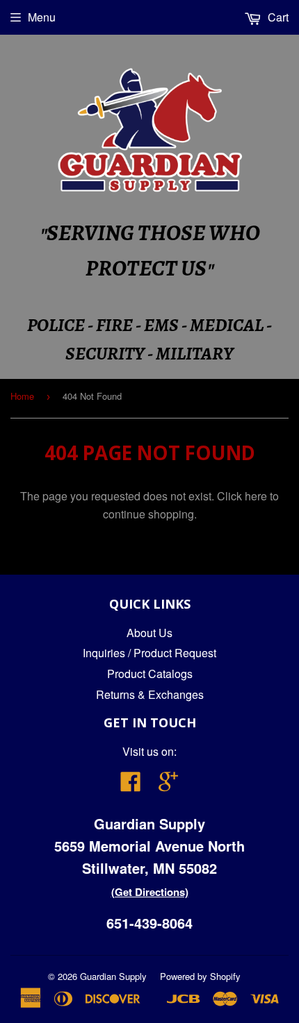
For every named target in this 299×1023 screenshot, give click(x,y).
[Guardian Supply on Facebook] (130, 785)
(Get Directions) (149, 891)
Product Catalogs (150, 674)
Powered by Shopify (200, 976)
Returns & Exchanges (150, 694)
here (256, 496)
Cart (277, 17)
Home (22, 396)
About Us (149, 633)
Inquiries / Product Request (149, 653)
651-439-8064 (149, 923)
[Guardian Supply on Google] (168, 785)
